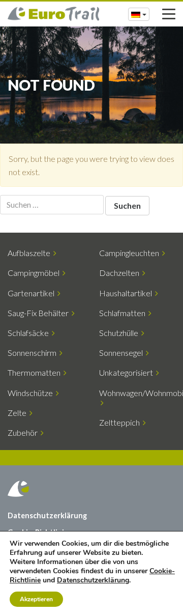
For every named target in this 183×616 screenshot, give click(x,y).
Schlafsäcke (30, 333)
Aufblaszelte (30, 253)
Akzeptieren (36, 599)
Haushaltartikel (127, 293)
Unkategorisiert (127, 372)
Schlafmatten (123, 313)
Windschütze (32, 393)
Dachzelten (120, 272)
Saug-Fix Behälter (40, 313)
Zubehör (24, 432)
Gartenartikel (32, 293)
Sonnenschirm (33, 352)
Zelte (18, 412)
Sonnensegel (122, 352)
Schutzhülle (120, 333)
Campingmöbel (35, 272)
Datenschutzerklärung (47, 515)
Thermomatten (36, 372)
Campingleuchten (130, 253)
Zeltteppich (121, 422)
